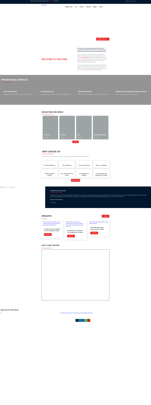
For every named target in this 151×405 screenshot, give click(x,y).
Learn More (46, 137)
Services (82, 6)
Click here (51, 1)
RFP (131, 1)
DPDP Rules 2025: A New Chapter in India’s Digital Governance (97, 228)
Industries (88, 6)
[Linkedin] (138, 1)
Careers (134, 1)
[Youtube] (88, 320)
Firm (76, 6)
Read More (48, 234)
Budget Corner (68, 6)
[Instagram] (136, 1)
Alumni (101, 6)
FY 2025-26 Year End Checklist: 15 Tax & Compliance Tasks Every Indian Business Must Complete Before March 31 (52, 230)
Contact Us (128, 1)
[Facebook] (139, 1)
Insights (95, 6)
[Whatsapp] (141, 1)
